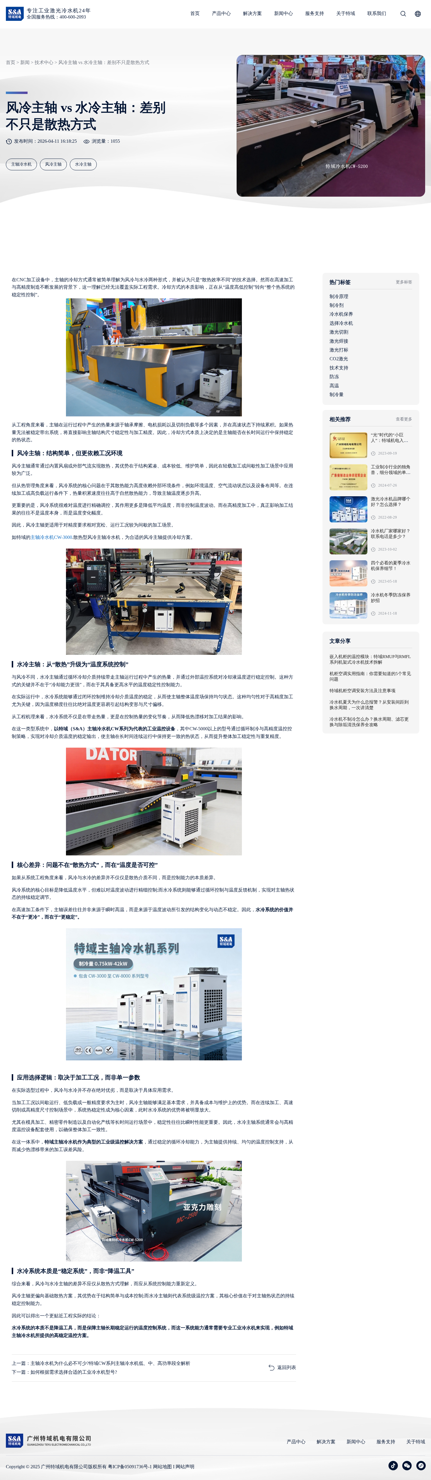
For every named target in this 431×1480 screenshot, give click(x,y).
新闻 (25, 62)
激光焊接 (339, 341)
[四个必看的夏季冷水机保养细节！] (348, 573)
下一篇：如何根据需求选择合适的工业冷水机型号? (64, 1372)
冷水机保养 (341, 314)
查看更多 (404, 419)
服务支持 (314, 13)
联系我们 (376, 13)
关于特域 (345, 13)
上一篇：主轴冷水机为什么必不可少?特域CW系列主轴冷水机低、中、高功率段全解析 (101, 1363)
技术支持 (339, 367)
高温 (334, 385)
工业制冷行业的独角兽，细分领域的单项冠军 (390, 473)
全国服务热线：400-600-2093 (56, 16)
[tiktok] (393, 1465)
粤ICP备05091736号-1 (130, 1466)
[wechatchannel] (421, 1465)
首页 (195, 13)
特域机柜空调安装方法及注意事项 (363, 691)
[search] (403, 15)
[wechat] (407, 1465)
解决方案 (252, 13)
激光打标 (339, 349)
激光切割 (339, 331)
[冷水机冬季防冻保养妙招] (348, 605)
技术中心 (44, 62)
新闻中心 (283, 13)
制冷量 (337, 394)
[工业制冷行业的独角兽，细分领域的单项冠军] (348, 477)
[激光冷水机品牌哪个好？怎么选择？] (348, 509)
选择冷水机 (341, 323)
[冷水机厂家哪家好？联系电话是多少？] (348, 541)
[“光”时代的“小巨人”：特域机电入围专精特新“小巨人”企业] (348, 445)
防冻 (334, 376)
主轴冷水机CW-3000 (51, 537)
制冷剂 (337, 305)
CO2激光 (339, 358)
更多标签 (404, 282)
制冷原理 (339, 296)
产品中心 (221, 13)
